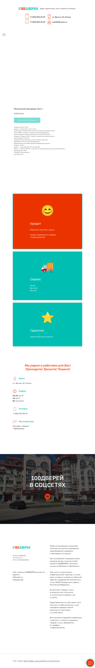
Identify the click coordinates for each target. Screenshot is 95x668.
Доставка (34, 288)
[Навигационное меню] (4, 35)
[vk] (47, 496)
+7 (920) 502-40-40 (37, 17)
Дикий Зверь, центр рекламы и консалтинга (42, 661)
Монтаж (33, 290)
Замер (32, 285)
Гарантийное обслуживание (41, 337)
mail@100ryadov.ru (59, 22)
